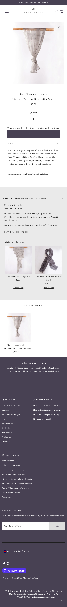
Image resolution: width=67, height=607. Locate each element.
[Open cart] (62, 11)
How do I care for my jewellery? (46, 405)
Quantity (33, 112)
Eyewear (5, 441)
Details (10, 143)
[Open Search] (56, 11)
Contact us (6, 497)
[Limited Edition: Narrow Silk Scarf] (48, 260)
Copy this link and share (37, 173)
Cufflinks (6, 428)
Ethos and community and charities (17, 483)
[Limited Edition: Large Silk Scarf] (18, 260)
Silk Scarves (7, 432)
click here (54, 371)
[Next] (15, 26)
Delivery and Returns (11, 492)
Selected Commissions (11, 465)
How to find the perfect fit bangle (47, 410)
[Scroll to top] (61, 601)
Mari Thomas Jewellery (28, 578)
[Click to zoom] (59, 26)
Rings (4, 419)
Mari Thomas (8, 460)
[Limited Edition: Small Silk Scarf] (16, 327)
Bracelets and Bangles (11, 414)
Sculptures (6, 437)
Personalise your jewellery (13, 469)
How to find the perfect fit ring (46, 414)
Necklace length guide (42, 419)
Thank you (53, 225)
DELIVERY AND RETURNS (15, 232)
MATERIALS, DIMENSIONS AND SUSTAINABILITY (26, 198)
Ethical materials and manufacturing (17, 479)
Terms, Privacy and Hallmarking (15, 488)
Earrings (5, 410)
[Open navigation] (10, 11)
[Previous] (7, 26)
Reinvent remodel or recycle (14, 474)
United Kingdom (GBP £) (18, 551)
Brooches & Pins (9, 423)
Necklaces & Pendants (11, 405)
